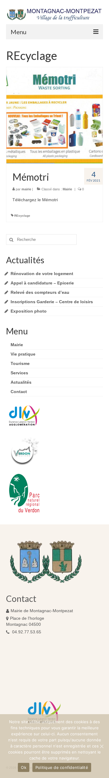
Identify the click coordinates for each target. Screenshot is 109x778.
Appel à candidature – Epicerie (42, 283)
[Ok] (101, 746)
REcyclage (22, 215)
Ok (23, 767)
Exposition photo (29, 311)
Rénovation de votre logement (42, 273)
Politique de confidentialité (61, 767)
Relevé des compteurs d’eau (40, 292)
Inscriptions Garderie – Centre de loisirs (52, 301)
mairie (26, 189)
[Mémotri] (54, 115)
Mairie (67, 189)
